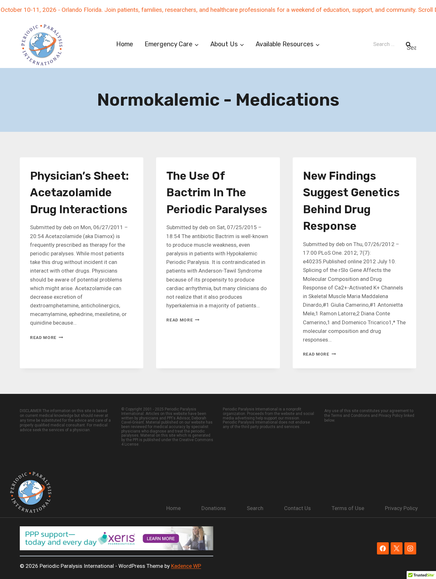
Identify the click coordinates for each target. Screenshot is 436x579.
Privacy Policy (401, 508)
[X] (396, 548)
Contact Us (297, 508)
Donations (213, 508)
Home (124, 44)
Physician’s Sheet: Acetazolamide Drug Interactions (79, 192)
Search (255, 508)
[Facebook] (383, 548)
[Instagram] (410, 548)
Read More (46, 337)
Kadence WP (186, 566)
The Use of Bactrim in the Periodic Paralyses (216, 192)
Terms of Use (348, 508)
